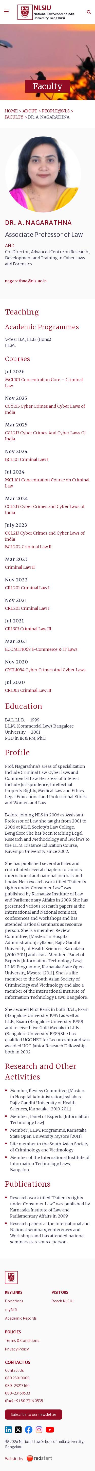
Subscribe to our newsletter (33, 1414)
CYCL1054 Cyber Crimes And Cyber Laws (45, 669)
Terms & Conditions (22, 1340)
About (30, 110)
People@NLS (56, 110)
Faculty (14, 117)
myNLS (11, 1309)
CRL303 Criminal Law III (28, 628)
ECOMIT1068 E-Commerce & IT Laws (41, 649)
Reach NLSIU (62, 1301)
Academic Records (21, 1318)
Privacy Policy (17, 1349)
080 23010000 (17, 1378)
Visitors (60, 1292)
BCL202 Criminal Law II (28, 546)
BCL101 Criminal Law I (26, 459)
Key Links (14, 1292)
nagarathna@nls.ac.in (26, 280)
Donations (14, 1301)
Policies (13, 1332)
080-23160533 (17, 1393)
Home (11, 110)
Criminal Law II (20, 567)
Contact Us (14, 1370)
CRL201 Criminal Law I (27, 587)
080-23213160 (17, 1385)
